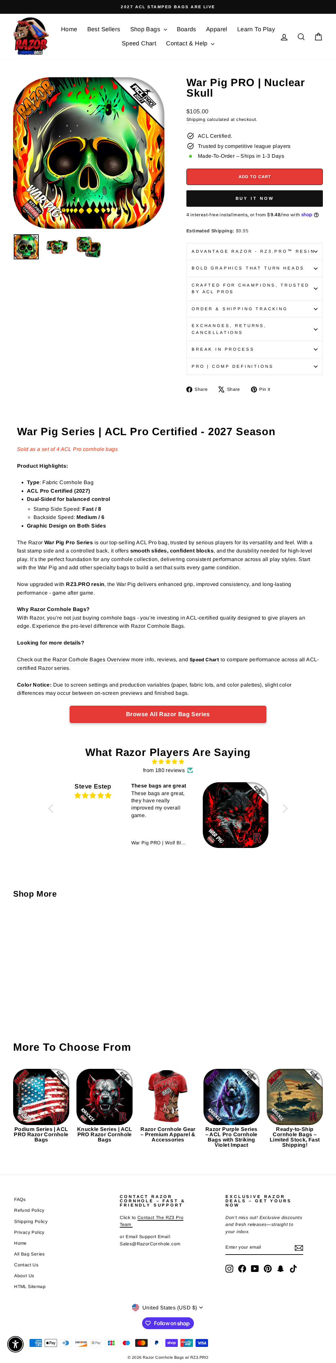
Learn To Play (256, 29)
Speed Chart (139, 43)
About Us (24, 1275)
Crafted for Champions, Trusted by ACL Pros (250, 288)
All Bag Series (29, 1254)
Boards (186, 29)
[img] (168, 762)
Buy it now (255, 198)
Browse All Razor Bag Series (168, 714)
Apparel (216, 29)
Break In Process (223, 349)
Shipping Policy (31, 1221)
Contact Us (26, 1264)
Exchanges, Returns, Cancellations (229, 329)
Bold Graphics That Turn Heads (248, 268)
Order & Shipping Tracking (240, 308)
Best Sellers (103, 29)
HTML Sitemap (30, 1286)
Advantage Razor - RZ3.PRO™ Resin (253, 251)
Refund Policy (29, 1210)
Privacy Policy (29, 1232)
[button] (52, 808)
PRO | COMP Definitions (232, 366)
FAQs (20, 1199)
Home (69, 29)
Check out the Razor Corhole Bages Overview (73, 659)
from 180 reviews (164, 770)
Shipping (195, 119)
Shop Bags (146, 29)
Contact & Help (187, 43)
